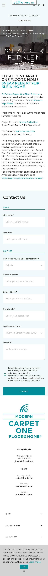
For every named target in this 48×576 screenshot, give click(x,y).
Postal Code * (9, 309)
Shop (8, 514)
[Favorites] (38, 5)
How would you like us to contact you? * (21, 259)
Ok (24, 566)
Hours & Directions (24, 461)
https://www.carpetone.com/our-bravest (22, 178)
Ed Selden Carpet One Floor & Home (20, 94)
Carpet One (7, 30)
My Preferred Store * (12, 326)
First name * (8, 215)
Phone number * (10, 275)
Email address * (10, 292)
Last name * (8, 232)
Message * (7, 342)
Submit (24, 391)
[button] (33, 5)
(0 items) (43, 5)
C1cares (29, 30)
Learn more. (35, 562)
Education (11, 537)
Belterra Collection (25, 131)
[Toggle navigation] (3, 5)
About (19, 30)
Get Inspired (13, 525)
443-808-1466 (24, 20)
